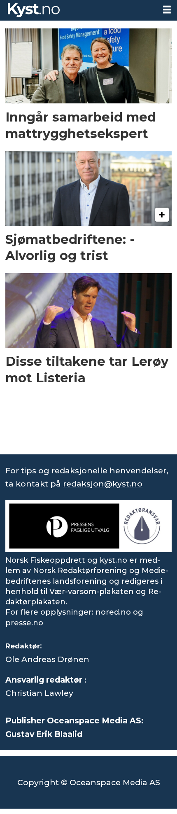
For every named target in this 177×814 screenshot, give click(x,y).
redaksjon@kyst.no (102, 484)
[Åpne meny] (167, 9)
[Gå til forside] (78, 10)
